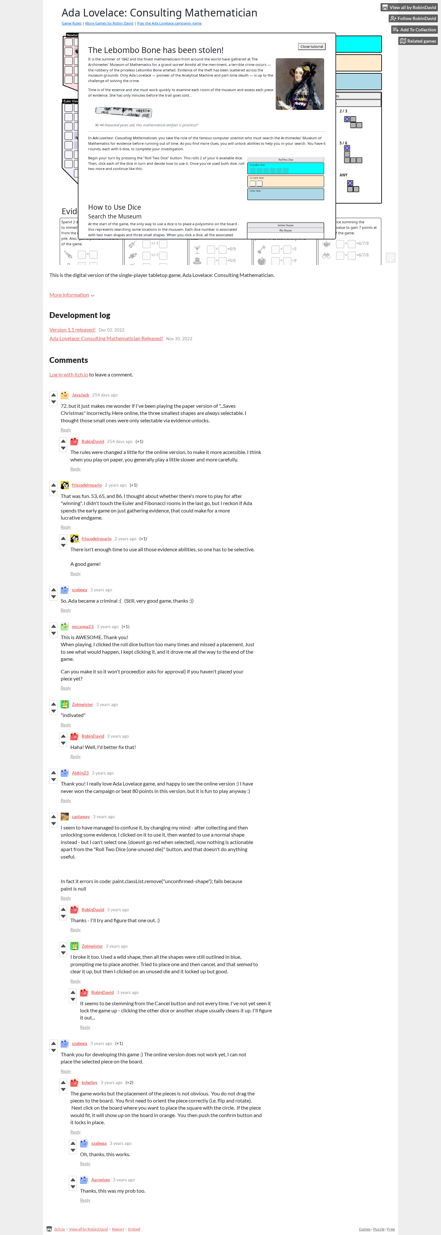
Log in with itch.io (68, 374)
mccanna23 (83, 626)
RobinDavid (93, 441)
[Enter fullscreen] (390, 257)
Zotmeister (82, 704)
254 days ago (105, 394)
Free (391, 1229)
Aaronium (100, 1179)
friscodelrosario (87, 485)
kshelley (89, 1082)
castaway (81, 816)
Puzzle (379, 1229)
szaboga (79, 589)
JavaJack (80, 394)
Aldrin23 (80, 773)
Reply (66, 429)
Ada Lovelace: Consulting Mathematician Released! (106, 338)
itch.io (59, 1229)
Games (365, 1229)
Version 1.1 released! (72, 329)
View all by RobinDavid (88, 1229)
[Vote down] (53, 402)
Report (118, 1229)
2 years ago (116, 485)
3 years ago (101, 589)
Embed (134, 1229)
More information (69, 294)
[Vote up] (53, 394)
